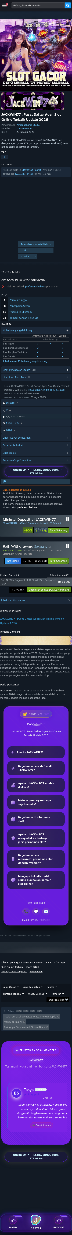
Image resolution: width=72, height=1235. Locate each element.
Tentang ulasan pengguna (14, 971)
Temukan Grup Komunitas (17, 460)
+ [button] (4, 157)
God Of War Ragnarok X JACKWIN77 (42, 550)
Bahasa (50, 987)
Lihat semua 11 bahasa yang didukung (25, 361)
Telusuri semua (59, 575)
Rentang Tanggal (12, 993)
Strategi (60, 389)
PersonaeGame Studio (28, 124)
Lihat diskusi (9, 452)
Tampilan (56, 993)
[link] (35, 530)
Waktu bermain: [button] (12, 1021)
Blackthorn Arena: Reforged (18, 553)
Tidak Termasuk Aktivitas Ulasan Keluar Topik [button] (29, 1016)
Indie (46, 389)
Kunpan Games (24, 128)
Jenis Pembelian (31, 987)
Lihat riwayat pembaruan (17, 437)
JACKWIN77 (7, 690)
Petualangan (35, 389)
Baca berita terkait (13, 445)
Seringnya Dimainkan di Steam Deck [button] (24, 1027)
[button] (36, 172)
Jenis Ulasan (9, 987)
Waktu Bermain (36, 993)
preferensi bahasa (35, 286)
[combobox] (38, 5)
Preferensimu (36, 971)
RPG (52, 389)
